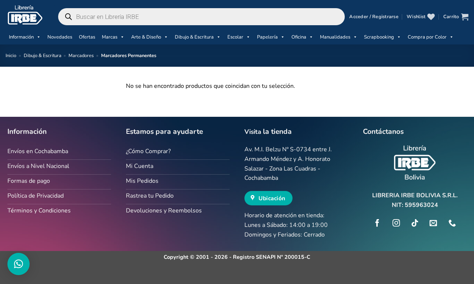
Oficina (298, 37)
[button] (373, 17)
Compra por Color (427, 37)
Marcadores (81, 55)
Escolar (235, 37)
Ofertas (87, 37)
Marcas (109, 37)
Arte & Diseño (146, 37)
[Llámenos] (452, 223)
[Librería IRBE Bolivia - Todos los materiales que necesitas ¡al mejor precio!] (24, 14)
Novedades (59, 37)
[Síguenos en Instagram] (396, 223)
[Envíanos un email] (433, 223)
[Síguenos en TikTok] (414, 223)
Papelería (267, 37)
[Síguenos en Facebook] (377, 223)
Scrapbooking (379, 37)
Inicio (11, 55)
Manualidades (335, 37)
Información (21, 37)
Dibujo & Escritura (194, 37)
